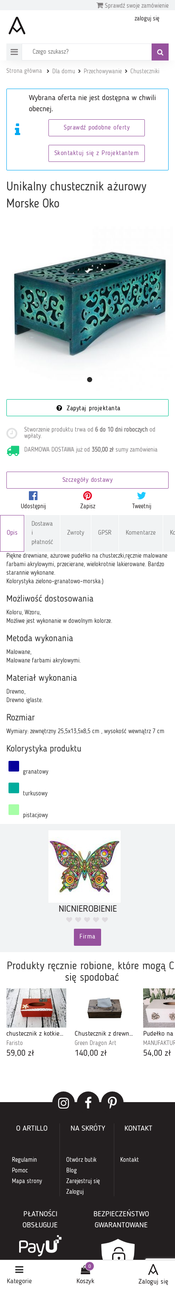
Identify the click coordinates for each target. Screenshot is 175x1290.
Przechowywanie (103, 72)
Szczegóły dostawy (87, 480)
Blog (71, 1171)
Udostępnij (33, 507)
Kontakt (129, 1160)
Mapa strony (27, 1181)
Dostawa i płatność (42, 533)
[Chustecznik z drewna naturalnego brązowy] (105, 1008)
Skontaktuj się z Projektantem (96, 153)
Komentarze (141, 533)
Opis (12, 533)
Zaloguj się (153, 1281)
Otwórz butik (81, 1160)
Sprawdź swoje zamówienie (136, 6)
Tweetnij (141, 507)
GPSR (105, 533)
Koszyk (85, 1281)
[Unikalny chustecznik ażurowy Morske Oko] (89, 307)
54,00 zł (157, 1053)
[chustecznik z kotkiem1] (36, 1008)
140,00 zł (91, 1053)
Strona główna (24, 71)
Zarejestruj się (83, 1181)
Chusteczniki (144, 72)
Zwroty (75, 533)
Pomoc (20, 1171)
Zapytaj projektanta (93, 409)
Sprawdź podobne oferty (97, 128)
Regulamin (24, 1160)
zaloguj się (147, 19)
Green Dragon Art (95, 1043)
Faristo (14, 1043)
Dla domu (63, 72)
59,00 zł (20, 1053)
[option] (36, 1024)
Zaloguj (75, 1192)
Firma (87, 937)
